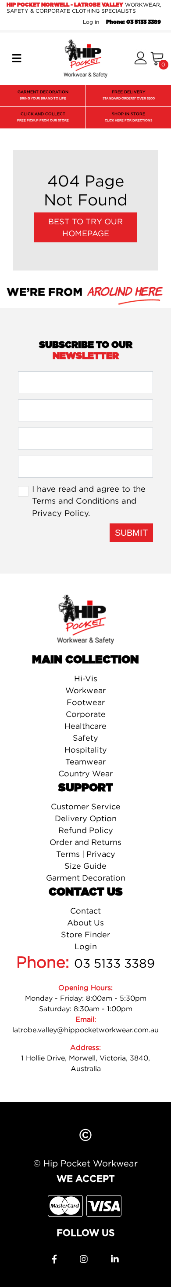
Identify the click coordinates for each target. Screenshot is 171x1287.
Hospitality (85, 750)
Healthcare (85, 726)
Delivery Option (86, 818)
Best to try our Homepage (85, 227)
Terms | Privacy (85, 854)
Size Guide (85, 866)
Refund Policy (85, 830)
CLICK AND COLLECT (43, 117)
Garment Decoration (85, 878)
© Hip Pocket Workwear (85, 1163)
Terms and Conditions (75, 500)
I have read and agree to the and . (89, 500)
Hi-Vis (85, 678)
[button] (140, 58)
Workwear (85, 690)
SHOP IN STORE (128, 117)
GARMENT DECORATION (43, 95)
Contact (85, 911)
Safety (85, 738)
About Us (85, 922)
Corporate (86, 714)
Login (86, 946)
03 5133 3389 (114, 963)
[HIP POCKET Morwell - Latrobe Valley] (85, 58)
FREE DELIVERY (129, 95)
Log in (91, 22)
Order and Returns (85, 842)
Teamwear (85, 761)
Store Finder (85, 934)
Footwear (86, 702)
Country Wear (85, 773)
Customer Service (86, 806)
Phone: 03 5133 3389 (133, 22)
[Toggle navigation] (17, 58)
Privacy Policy (60, 512)
